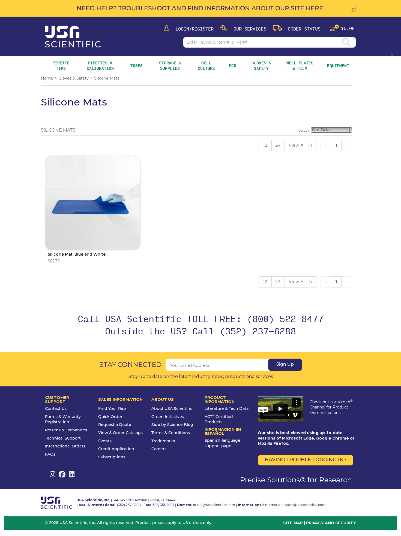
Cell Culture (206, 65)
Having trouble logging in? (305, 460)
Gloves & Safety (262, 65)
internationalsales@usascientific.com (295, 505)
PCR (232, 65)
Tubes (136, 65)
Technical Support (63, 439)
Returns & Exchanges (66, 430)
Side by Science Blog (172, 425)
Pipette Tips (61, 65)
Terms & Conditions (170, 433)
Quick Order (110, 417)
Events (105, 441)
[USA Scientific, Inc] (73, 36)
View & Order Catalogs (120, 433)
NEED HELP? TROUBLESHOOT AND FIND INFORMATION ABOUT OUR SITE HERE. (201, 9)
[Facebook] (62, 474)
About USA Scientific (171, 409)
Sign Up (285, 364)
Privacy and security (331, 522)
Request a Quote (114, 425)
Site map (293, 522)
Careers (158, 449)
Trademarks (163, 441)
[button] (243, 28)
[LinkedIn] (71, 474)
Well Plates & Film (299, 65)
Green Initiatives (167, 417)
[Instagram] (52, 474)
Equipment (338, 65)
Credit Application (116, 449)
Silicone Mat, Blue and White (77, 254)
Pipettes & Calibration (101, 65)
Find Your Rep (112, 409)
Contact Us (56, 409)
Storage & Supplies (171, 65)
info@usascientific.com (215, 505)
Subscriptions (111, 457)
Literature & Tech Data (227, 409)
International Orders (65, 446)
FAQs (50, 455)
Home (47, 78)
